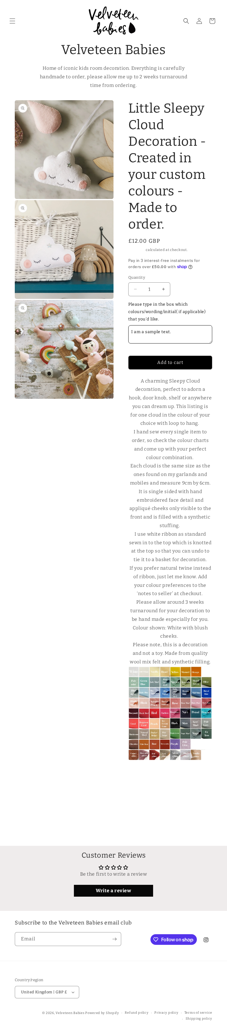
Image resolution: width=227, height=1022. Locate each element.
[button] (12, 20)
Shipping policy (199, 1019)
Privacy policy (166, 1013)
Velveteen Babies (70, 1013)
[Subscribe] (114, 939)
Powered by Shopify (102, 1013)
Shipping (136, 250)
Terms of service (198, 1013)
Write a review (113, 890)
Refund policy (136, 1013)
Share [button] (140, 791)
